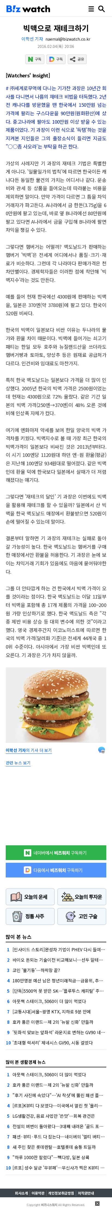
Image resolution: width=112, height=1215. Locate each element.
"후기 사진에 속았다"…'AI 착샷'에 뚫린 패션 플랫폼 (60, 1095)
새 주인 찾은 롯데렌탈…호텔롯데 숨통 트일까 (54, 1147)
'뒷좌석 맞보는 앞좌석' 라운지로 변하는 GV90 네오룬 (61, 1032)
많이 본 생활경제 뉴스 (26, 1062)
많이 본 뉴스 (19, 936)
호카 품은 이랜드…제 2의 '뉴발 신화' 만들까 (53, 1022)
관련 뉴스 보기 (18, 763)
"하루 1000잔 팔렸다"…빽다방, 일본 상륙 (51, 1157)
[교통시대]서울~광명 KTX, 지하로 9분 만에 (52, 1011)
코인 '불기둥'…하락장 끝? (36, 970)
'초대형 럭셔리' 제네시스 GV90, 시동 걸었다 (53, 1042)
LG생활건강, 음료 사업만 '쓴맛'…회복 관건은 (54, 1116)
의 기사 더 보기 (29, 750)
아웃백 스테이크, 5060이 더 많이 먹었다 (49, 1001)
